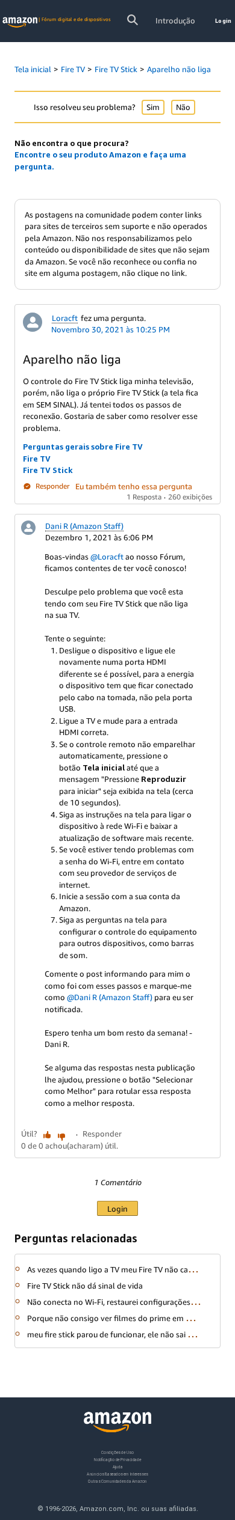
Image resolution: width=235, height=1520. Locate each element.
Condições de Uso (117, 1452)
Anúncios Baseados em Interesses (117, 1474)
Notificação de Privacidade (117, 1459)
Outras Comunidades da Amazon (117, 1481)
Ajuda (118, 1467)
